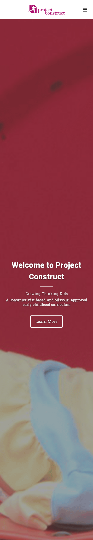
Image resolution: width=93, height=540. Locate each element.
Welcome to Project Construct (46, 271)
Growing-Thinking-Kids (47, 293)
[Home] (46, 9)
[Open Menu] (85, 9)
